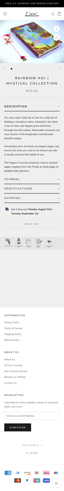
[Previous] (4, 68)
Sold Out (32, 224)
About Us (9, 359)
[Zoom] (56, 29)
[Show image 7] (34, 69)
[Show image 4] (22, 69)
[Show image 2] (15, 69)
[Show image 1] (11, 69)
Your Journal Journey (15, 371)
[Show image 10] (45, 69)
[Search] (53, 13)
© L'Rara (32, 453)
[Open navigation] (5, 13)
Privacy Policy (11, 322)
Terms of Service (13, 328)
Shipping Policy (12, 334)
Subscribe (17, 427)
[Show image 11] (49, 69)
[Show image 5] (26, 69)
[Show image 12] (52, 69)
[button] (32, 106)
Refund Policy (12, 340)
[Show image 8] (37, 69)
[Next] (59, 68)
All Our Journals (13, 365)
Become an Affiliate (15, 377)
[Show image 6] (30, 69)
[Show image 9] (41, 69)
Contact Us (10, 383)
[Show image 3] (19, 69)
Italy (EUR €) (30, 445)
